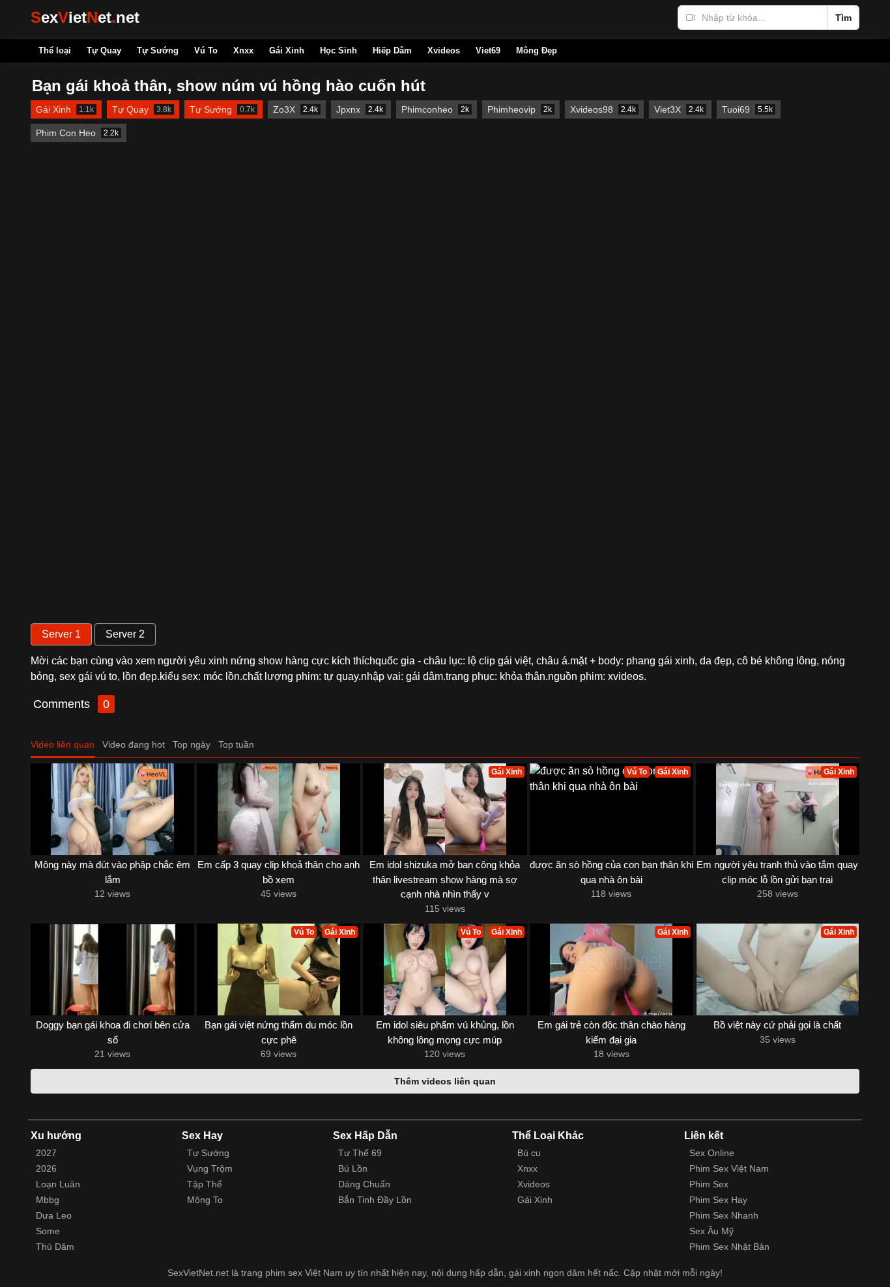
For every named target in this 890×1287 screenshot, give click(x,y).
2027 (46, 1153)
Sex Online (711, 1153)
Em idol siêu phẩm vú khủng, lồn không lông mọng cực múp (445, 1032)
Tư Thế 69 (360, 1153)
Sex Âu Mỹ (711, 1231)
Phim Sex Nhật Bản (729, 1246)
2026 (46, 1168)
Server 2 (125, 634)
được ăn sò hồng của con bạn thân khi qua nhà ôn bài (611, 872)
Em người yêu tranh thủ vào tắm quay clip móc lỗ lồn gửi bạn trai (777, 872)
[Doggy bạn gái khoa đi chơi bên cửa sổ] (112, 969)
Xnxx (243, 50)
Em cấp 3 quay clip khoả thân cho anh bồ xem (278, 872)
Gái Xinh (286, 50)
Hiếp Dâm (392, 50)
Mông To (205, 1200)
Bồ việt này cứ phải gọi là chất (777, 1024)
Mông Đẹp (536, 50)
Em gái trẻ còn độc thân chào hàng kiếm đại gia (611, 1032)
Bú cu (529, 1153)
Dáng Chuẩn (364, 1184)
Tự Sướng (158, 50)
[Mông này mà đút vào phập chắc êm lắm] (112, 809)
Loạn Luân (58, 1184)
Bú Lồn (352, 1168)
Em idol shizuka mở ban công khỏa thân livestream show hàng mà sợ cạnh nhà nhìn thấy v (444, 879)
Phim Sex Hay (718, 1200)
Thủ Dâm (55, 1246)
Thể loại (54, 50)
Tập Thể (204, 1184)
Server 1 (61, 634)
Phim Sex (708, 1184)
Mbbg (47, 1200)
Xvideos (443, 50)
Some (48, 1231)
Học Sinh (338, 50)
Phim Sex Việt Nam (729, 1168)
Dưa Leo (54, 1215)
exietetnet (85, 17)
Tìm (843, 17)
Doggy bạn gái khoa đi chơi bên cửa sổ (113, 1032)
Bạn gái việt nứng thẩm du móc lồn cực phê (278, 1032)
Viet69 (488, 50)
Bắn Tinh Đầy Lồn (375, 1200)
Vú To (206, 50)
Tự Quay (104, 50)
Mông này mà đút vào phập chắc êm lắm (112, 872)
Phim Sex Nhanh (723, 1215)
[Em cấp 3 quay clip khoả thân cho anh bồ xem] (278, 809)
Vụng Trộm (210, 1168)
